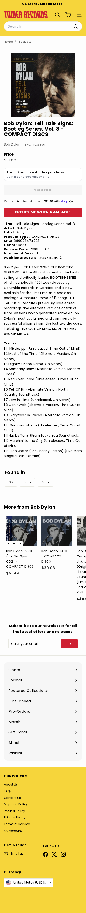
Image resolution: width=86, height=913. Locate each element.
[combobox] (43, 26)
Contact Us (12, 798)
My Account (13, 830)
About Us (11, 784)
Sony (45, 482)
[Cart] (68, 14)
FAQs (8, 791)
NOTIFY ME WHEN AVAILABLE (43, 212)
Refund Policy (14, 811)
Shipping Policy (16, 804)
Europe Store (51, 4)
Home (8, 42)
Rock (27, 482)
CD (10, 482)
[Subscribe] (69, 643)
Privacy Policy (14, 817)
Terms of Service (17, 824)
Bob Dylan (12, 144)
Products (24, 42)
